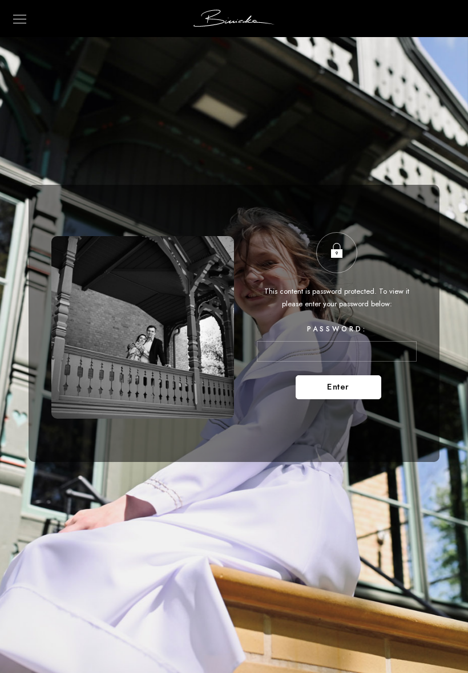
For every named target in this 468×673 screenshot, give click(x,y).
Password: (337, 329)
